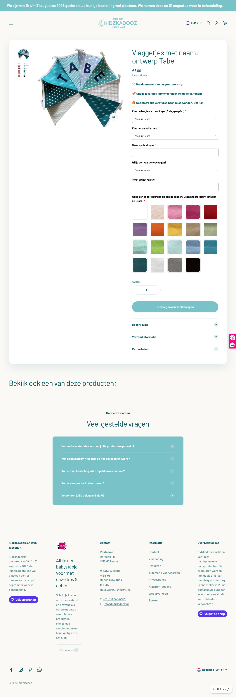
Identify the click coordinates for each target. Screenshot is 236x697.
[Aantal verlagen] (137, 290)
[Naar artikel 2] (24, 70)
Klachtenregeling (160, 586)
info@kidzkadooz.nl (116, 604)
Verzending (156, 559)
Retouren (155, 565)
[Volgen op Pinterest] (30, 669)
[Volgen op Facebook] (11, 669)
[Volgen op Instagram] (20, 669)
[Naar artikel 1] (24, 54)
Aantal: (136, 281)
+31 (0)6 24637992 (114, 599)
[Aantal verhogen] (155, 290)
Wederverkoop (158, 593)
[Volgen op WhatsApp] (39, 669)
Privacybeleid (157, 579)
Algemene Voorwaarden (164, 572)
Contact (154, 552)
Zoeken (154, 600)
